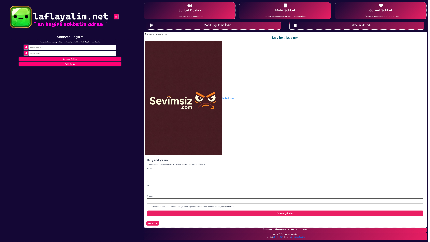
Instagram (281, 229)
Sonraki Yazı (152, 223)
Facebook (268, 229)
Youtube (293, 229)
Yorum (150, 168)
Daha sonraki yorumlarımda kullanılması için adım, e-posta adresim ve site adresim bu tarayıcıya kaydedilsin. (191, 206)
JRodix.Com (278, 237)
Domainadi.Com (298, 237)
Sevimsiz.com (228, 98)
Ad (148, 186)
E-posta (150, 196)
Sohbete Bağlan (70, 59)
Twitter (304, 229)
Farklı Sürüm (70, 64)
